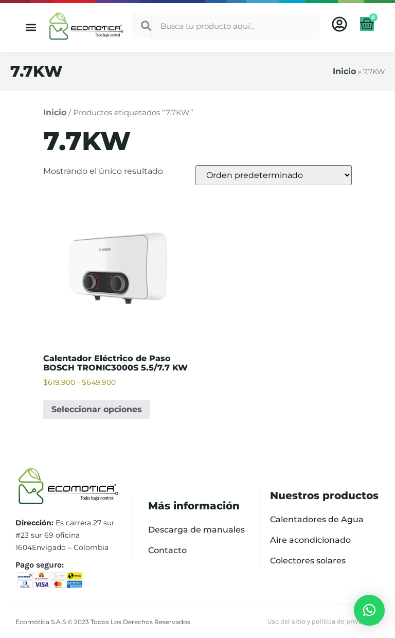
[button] (31, 27)
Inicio (344, 71)
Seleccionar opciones (96, 409)
